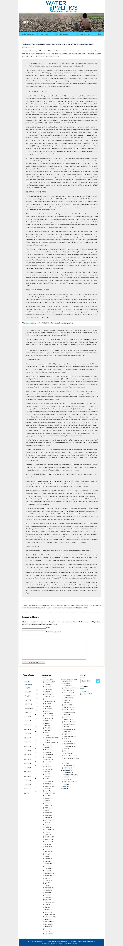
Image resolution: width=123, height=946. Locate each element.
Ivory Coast (47, 781)
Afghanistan (48, 682)
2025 (27, 716)
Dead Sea (66, 702)
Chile (45, 725)
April (28, 700)
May (27, 696)
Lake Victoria (67, 719)
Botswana (47, 708)
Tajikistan (47, 887)
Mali (45, 810)
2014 (27, 763)
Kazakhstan (48, 786)
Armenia (47, 691)
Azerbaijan (47, 696)
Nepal (46, 827)
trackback (73, 607)
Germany (47, 754)
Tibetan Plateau (68, 756)
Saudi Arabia (48, 863)
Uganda (46, 909)
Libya (46, 800)
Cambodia (47, 713)
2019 (27, 742)
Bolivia (46, 706)
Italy (45, 778)
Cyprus (46, 735)
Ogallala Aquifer (68, 743)
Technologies (66, 770)
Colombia (47, 730)
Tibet (46, 895)
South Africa (48, 873)
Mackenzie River (68, 722)
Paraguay (47, 846)
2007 (27, 793)
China (46, 728)
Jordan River (67, 717)
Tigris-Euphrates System (71, 758)
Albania (46, 684)
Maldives (47, 808)
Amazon (66, 683)
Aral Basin (67, 685)
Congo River (67, 697)
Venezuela (47, 924)
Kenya (46, 788)
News (64, 786)
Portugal (47, 854)
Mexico (46, 812)
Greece (46, 757)
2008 (27, 789)
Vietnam (47, 926)
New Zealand (48, 829)
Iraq (45, 774)
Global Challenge (28, 34)
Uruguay (47, 919)
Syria (45, 883)
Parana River (67, 748)
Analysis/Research (62, 34)
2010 (27, 780)
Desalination (67, 772)
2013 (27, 767)
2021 (27, 733)
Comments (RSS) (87, 694)
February (29, 708)
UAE (45, 907)
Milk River (66, 726)
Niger (46, 832)
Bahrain (46, 699)
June (28, 692)
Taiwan (46, 885)
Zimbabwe (47, 933)
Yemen (46, 929)
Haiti (45, 764)
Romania (47, 858)
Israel (46, 776)
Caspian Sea (67, 693)
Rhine (65, 751)
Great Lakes (67, 710)
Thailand (47, 892)
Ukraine (46, 912)
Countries (46, 680)
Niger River (67, 731)
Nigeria (46, 834)
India (76, 605)
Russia (46, 861)
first (40, 56)
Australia (47, 694)
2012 (27, 772)
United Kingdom (49, 914)
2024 (27, 720)
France (46, 752)
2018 (27, 746)
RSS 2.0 (46, 607)
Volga (65, 763)
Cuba (46, 732)
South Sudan (48, 875)
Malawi (46, 803)
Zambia (46, 931)
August (28, 684)
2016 (27, 754)
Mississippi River (68, 729)
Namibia (46, 825)
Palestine (47, 842)
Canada (46, 720)
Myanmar (47, 822)
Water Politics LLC (39, 941)
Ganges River (68, 707)
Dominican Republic (50, 742)
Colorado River (68, 695)
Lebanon (47, 798)
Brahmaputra (68, 690)
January (28, 712)
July (27, 688)
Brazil (46, 711)
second (27, 323)
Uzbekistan (47, 921)
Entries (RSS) (85, 691)
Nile (65, 739)
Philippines (47, 851)
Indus (80, 605)
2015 (27, 759)
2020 (27, 737)
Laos (45, 796)
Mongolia (47, 815)
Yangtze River (68, 765)
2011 (27, 776)
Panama (47, 844)
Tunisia (46, 897)
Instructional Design (83, 34)
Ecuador (47, 745)
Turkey (46, 900)
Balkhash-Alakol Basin (70, 688)
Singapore (47, 868)
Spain (46, 878)
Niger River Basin (69, 736)
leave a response (63, 607)
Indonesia (47, 769)
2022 (27, 729)
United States (48, 917)
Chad (46, 723)
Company (44, 34)
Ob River (66, 741)
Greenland (47, 759)
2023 (27, 725)
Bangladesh (48, 701)
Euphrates (67, 705)
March (28, 704)
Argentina (47, 689)
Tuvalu (46, 904)
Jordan (46, 783)
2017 (27, 750)
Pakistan (85, 605)
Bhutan (46, 703)
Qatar (46, 856)
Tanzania (47, 890)
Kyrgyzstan (47, 793)
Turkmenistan (48, 902)
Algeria (46, 687)
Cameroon (47, 716)
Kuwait (46, 791)
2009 (27, 784)
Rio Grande (67, 753)
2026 (27, 681)
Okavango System (69, 746)
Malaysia (47, 805)
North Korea (48, 837)
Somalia (46, 871)
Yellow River (67, 768)
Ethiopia (46, 749)
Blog (99, 34)
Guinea (46, 762)
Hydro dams (67, 779)
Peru (45, 849)
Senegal (46, 866)
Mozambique (48, 820)
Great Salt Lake (68, 712)
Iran (45, 771)
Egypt (46, 747)
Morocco (47, 817)
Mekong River (68, 724)
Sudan (46, 880)
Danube (66, 700)
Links (64, 788)
